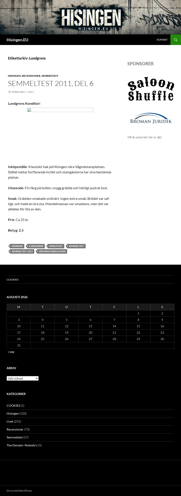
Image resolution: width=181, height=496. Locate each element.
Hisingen (14, 75)
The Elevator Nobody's (22, 445)
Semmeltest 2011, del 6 (51, 83)
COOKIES (12, 279)
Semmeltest (49, 75)
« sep (11, 352)
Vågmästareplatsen (52, 251)
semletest (56, 246)
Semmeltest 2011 (22, 251)
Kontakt (162, 39)
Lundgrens (36, 246)
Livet (10, 421)
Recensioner (31, 75)
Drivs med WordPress (19, 490)
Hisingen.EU (17, 39)
